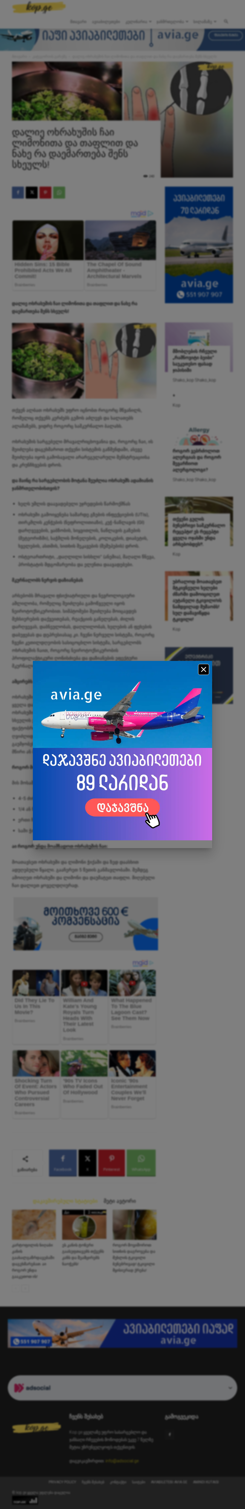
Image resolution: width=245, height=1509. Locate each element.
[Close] (203, 669)
